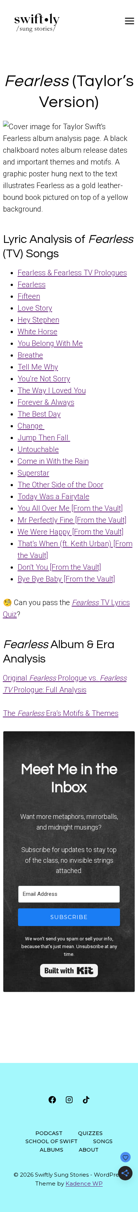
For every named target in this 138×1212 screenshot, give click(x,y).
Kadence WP (84, 1183)
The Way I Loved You (52, 390)
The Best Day (39, 414)
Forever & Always (46, 402)
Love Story (35, 308)
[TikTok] (86, 1099)
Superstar (33, 473)
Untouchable (38, 449)
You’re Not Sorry (44, 378)
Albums (51, 1149)
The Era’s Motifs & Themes (60, 713)
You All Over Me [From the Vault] (70, 508)
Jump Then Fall (44, 437)
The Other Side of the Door (60, 484)
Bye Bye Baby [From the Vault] (66, 579)
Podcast (49, 1133)
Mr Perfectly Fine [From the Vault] (72, 520)
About (89, 1149)
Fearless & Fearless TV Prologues (72, 272)
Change (31, 425)
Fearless (32, 284)
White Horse (37, 331)
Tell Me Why (38, 367)
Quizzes (90, 1133)
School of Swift (51, 1141)
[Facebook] (52, 1099)
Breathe (30, 355)
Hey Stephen (38, 319)
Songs (103, 1141)
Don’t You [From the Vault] (59, 567)
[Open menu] (129, 20)
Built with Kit (69, 970)
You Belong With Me (50, 343)
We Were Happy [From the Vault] (71, 531)
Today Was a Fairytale (53, 496)
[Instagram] (69, 1099)
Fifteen (29, 296)
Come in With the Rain (53, 461)
